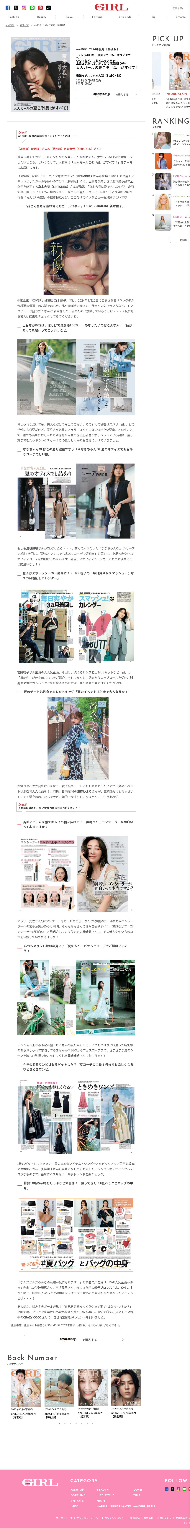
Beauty (41, 17)
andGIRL (10, 25)
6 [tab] (87, 1423)
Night (67, 33)
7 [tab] (93, 1423)
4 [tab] (76, 1423)
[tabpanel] (26, 1395)
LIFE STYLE (105, 1495)
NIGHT (101, 1501)
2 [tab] (65, 1423)
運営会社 (148, 1518)
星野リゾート (150, 26)
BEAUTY (102, 1489)
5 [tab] (81, 1423)
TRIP (136, 1495)
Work (122, 26)
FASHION (77, 1489)
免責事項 (135, 1518)
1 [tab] (59, 1423)
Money (122, 19)
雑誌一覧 (24, 25)
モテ (67, 26)
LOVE (137, 1489)
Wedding (67, 19)
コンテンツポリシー (115, 1518)
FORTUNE (78, 1495)
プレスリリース (64, 1518)
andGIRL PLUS (144, 1506)
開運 (94, 19)
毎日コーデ (11, 19)
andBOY (178, 19)
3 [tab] (70, 1423)
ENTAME (77, 1501)
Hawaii (150, 19)
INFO (74, 1506)
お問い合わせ (164, 1518)
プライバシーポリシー (88, 1518)
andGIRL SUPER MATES (114, 1506)
